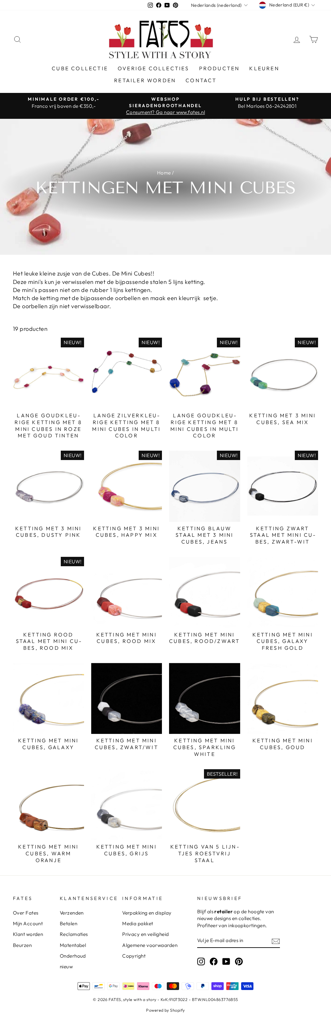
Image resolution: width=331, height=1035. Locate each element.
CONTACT (201, 80)
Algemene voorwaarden (149, 945)
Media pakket (137, 923)
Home (164, 173)
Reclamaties (74, 934)
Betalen (68, 923)
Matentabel (73, 945)
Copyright (133, 956)
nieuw (66, 966)
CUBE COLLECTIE (80, 68)
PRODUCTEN (219, 68)
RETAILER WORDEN (145, 80)
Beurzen (22, 945)
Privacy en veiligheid (145, 934)
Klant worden (28, 934)
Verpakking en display (146, 913)
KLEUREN (264, 68)
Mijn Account (28, 923)
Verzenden (72, 913)
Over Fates (25, 913)
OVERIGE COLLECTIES (153, 68)
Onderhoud (73, 956)
